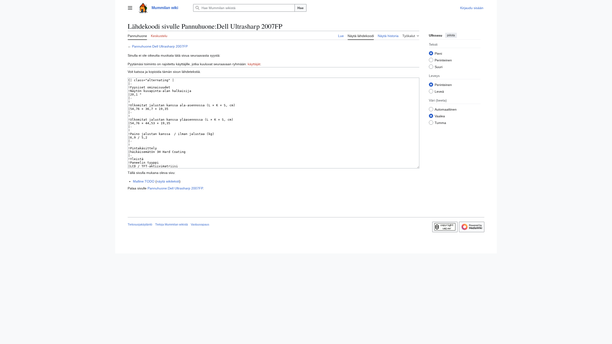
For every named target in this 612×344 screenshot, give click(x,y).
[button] (130, 8)
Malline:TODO (143, 181)
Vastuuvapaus (200, 224)
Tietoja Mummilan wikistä (171, 224)
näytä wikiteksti (168, 181)
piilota (451, 35)
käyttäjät (254, 64)
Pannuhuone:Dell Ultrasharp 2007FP (160, 46)
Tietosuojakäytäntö (140, 224)
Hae (300, 8)
